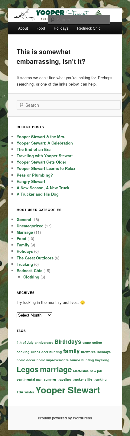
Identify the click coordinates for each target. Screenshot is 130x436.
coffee (97, 342)
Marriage (25, 232)
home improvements (53, 360)
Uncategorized (30, 226)
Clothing (31, 277)
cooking (23, 352)
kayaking (102, 360)
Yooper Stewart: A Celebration (45, 143)
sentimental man (30, 379)
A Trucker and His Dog (38, 194)
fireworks (88, 352)
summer (50, 379)
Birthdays (67, 341)
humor (75, 360)
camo (87, 342)
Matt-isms (81, 371)
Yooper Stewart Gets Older (41, 162)
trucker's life (82, 379)
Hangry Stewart (31, 181)
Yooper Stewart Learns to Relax (46, 168)
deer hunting (51, 352)
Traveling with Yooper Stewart (45, 155)
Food (41, 28)
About (23, 28)
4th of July (25, 342)
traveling (64, 379)
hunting (87, 360)
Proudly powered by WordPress (65, 418)
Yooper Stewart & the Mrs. (41, 136)
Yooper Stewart (67, 389)
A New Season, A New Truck (43, 187)
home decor (26, 360)
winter (29, 392)
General (24, 219)
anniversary (44, 342)
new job (96, 371)
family (71, 351)
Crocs (35, 352)
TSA (20, 392)
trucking (100, 379)
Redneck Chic (29, 270)
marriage (56, 369)
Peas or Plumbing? (35, 175)
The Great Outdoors (35, 258)
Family (23, 245)
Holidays (25, 251)
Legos (28, 369)
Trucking (25, 264)
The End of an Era (33, 149)
